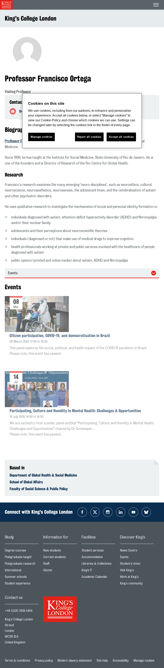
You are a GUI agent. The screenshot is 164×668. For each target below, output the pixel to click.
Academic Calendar (98, 577)
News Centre (137, 551)
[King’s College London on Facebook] (82, 512)
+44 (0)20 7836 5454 (18, 610)
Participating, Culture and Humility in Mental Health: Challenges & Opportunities (75, 411)
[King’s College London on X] (95, 512)
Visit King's (137, 571)
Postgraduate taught (21, 557)
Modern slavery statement (75, 660)
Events (13, 273)
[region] (82, 120)
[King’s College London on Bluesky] (146, 512)
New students (60, 551)
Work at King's (137, 577)
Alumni (60, 571)
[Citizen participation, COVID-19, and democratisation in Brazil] (37, 314)
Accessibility (121, 660)
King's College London (30, 18)
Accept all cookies (121, 136)
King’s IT (98, 571)
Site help (102, 660)
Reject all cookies (89, 136)
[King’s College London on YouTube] (133, 512)
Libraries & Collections (98, 564)
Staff (60, 564)
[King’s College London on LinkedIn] (120, 512)
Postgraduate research (21, 564)
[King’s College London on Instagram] (108, 512)
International (21, 571)
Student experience (21, 584)
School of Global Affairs (26, 482)
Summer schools (21, 577)
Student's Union (137, 564)
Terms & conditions (17, 660)
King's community (137, 584)
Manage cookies (143, 660)
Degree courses (21, 551)
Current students (60, 557)
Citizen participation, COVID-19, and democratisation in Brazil (60, 335)
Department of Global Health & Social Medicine (43, 475)
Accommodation (98, 557)
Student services (98, 551)
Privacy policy (44, 660)
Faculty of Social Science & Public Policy (39, 488)
